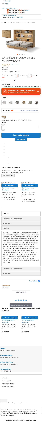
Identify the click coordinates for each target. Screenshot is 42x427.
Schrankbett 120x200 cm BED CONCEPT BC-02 (8, 327)
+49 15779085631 (17, 17)
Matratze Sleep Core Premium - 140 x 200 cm (28, 194)
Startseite (4, 22)
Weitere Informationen (12, 218)
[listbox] (21, 102)
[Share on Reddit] (9, 163)
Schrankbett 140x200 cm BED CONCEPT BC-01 (28, 327)
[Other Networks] (5, 155)
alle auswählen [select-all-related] (8, 175)
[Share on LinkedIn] (5, 149)
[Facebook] (5, 144)
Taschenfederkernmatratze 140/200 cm (8, 193)
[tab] (21, 213)
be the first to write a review (21, 305)
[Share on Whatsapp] (9, 157)
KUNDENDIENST (5, 369)
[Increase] (3, 130)
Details (6, 213)
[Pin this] (5, 152)
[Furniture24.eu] (16, 11)
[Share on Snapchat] (9, 160)
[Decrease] (3, 124)
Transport (7, 223)
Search (27, 10)
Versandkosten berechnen (29, 110)
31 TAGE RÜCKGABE (6, 362)
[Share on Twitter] (5, 146)
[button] (17, 54)
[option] (4, 102)
